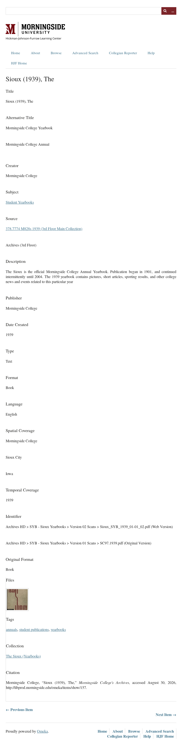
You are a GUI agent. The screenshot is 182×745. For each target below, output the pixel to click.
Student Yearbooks (20, 202)
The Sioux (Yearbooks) (23, 656)
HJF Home (19, 63)
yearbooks (58, 629)
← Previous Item (19, 709)
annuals (11, 629)
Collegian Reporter (123, 52)
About (35, 52)
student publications (34, 629)
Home (15, 52)
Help (151, 52)
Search (165, 11)
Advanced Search (85, 52)
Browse (56, 52)
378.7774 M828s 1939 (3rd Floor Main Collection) (44, 228)
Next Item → (166, 714)
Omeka (42, 731)
